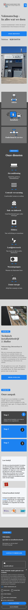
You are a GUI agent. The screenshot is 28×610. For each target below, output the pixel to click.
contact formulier (14, 553)
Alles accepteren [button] (14, 603)
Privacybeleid (12, 584)
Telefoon (10, 39)
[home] (12, 5)
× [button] (26, 569)
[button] (25, 5)
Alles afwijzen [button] (14, 607)
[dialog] (14, 589)
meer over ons (14, 377)
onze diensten (14, 34)
